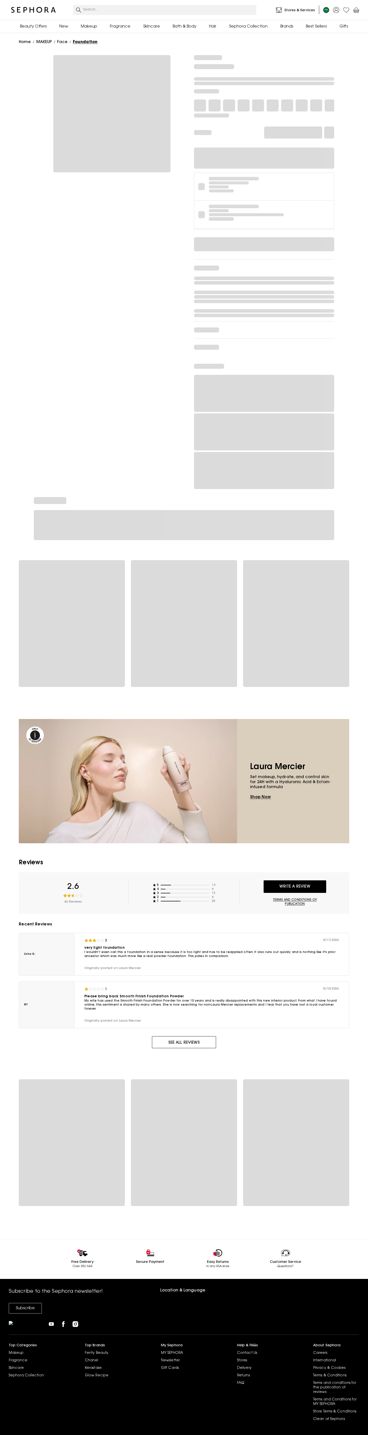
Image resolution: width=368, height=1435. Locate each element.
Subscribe (25, 1308)
